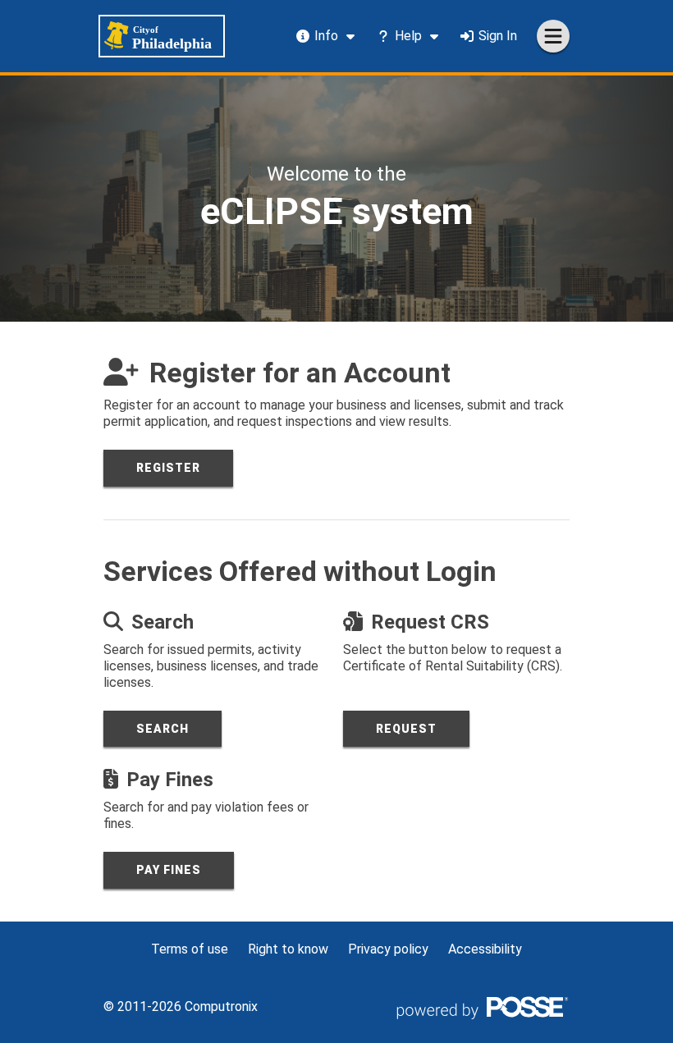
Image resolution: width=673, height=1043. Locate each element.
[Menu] (553, 36)
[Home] (161, 36)
